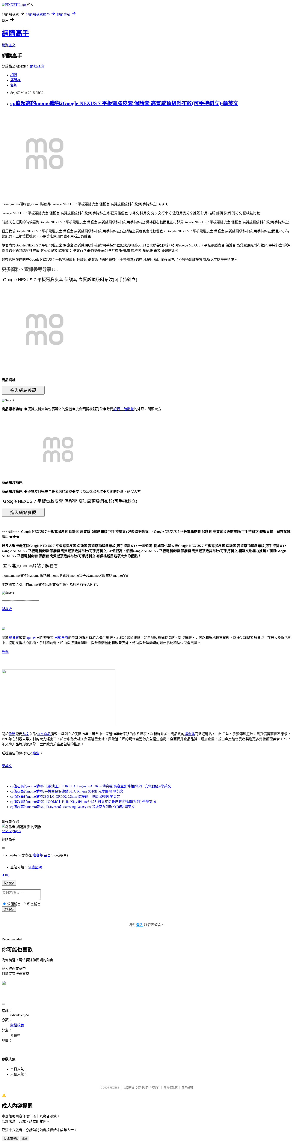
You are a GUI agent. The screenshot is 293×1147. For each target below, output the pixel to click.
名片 (13, 85)
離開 (24, 1138)
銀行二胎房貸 (123, 409)
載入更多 (9, 883)
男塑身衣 (61, 638)
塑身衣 (7, 609)
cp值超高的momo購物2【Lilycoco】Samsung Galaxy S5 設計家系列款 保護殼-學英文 (72, 807)
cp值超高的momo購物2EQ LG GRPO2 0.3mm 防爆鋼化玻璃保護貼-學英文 (65, 796)
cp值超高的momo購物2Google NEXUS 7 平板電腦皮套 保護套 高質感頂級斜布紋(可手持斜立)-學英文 (124, 103)
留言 (47, 855)
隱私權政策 (171, 1087)
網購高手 (15, 33)
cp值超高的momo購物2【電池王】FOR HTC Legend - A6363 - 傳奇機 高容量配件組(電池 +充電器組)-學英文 (90, 786)
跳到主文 (8, 45)
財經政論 (37, 66)
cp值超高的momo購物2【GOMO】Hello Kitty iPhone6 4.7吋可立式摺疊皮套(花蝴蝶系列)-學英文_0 (83, 801)
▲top (5, 875)
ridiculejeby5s (11, 831)
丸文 (25, 734)
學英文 (7, 766)
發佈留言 (9, 909)
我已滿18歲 (10, 1138)
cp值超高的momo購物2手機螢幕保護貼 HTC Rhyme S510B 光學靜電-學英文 (66, 791)
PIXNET (114, 1087)
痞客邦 (38, 855)
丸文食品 (44, 734)
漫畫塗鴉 (35, 867)
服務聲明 (187, 1087)
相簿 (13, 75)
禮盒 (36, 753)
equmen (31, 638)
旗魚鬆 (189, 734)
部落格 (15, 80)
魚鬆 (5, 652)
